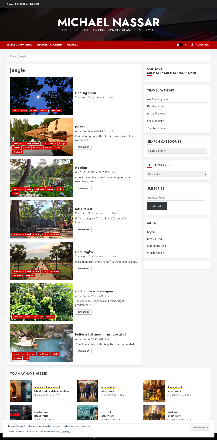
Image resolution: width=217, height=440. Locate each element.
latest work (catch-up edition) (52, 391)
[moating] (41, 178)
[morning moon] (41, 96)
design (62, 143)
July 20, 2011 (97, 339)
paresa (80, 126)
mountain (18, 275)
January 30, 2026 (45, 395)
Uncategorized (52, 387)
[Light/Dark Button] (179, 44)
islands (33, 110)
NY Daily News (156, 113)
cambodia (39, 189)
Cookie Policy (64, 431)
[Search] (186, 45)
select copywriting (20, 44)
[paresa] (41, 137)
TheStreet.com (156, 128)
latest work (39, 387)
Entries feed (154, 239)
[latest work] (87, 391)
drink (58, 189)
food (16, 193)
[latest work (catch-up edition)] (21, 391)
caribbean (19, 316)
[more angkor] (41, 261)
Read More (83, 147)
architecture (33, 143)
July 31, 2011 (97, 296)
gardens (39, 316)
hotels (24, 110)
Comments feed (156, 246)
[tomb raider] (41, 219)
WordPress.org (156, 252)
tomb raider (83, 209)
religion (30, 275)
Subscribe (202, 44)
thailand (56, 110)
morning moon (85, 93)
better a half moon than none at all (100, 334)
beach (53, 143)
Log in (151, 232)
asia (16, 110)
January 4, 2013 (99, 131)
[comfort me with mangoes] (41, 302)
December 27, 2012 (100, 172)
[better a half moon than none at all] (41, 343)
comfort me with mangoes (94, 291)
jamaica (50, 316)
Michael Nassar (108, 22)
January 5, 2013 (98, 97)
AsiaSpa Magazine (158, 99)
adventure (19, 143)
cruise (50, 189)
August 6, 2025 (178, 395)
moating (81, 167)
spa (58, 147)
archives (72, 44)
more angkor (84, 252)
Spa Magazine (155, 121)
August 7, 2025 (111, 395)
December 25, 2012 (100, 213)
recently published (49, 44)
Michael (82, 97)
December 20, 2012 (100, 256)
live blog (45, 110)
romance (49, 147)
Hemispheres (155, 106)
